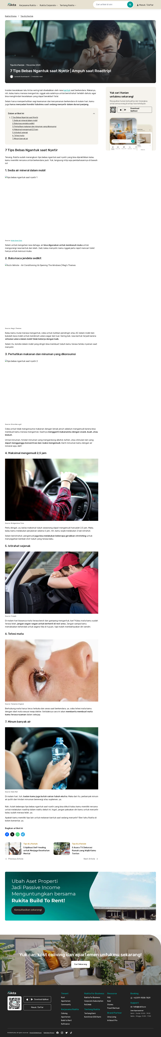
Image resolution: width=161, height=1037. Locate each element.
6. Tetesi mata (18, 136)
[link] (134, 110)
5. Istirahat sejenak (20, 133)
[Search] (130, 5)
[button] (145, 5)
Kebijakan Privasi (49, 1032)
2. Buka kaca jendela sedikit (23, 123)
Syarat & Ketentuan (36, 1032)
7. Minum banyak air (20, 139)
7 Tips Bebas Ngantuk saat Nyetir (24, 117)
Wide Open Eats (16, 240)
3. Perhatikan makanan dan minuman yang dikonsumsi (34, 126)
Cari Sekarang (80, 964)
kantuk (67, 90)
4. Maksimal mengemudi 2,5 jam (25, 130)
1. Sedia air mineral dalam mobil (24, 120)
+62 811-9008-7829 (141, 998)
